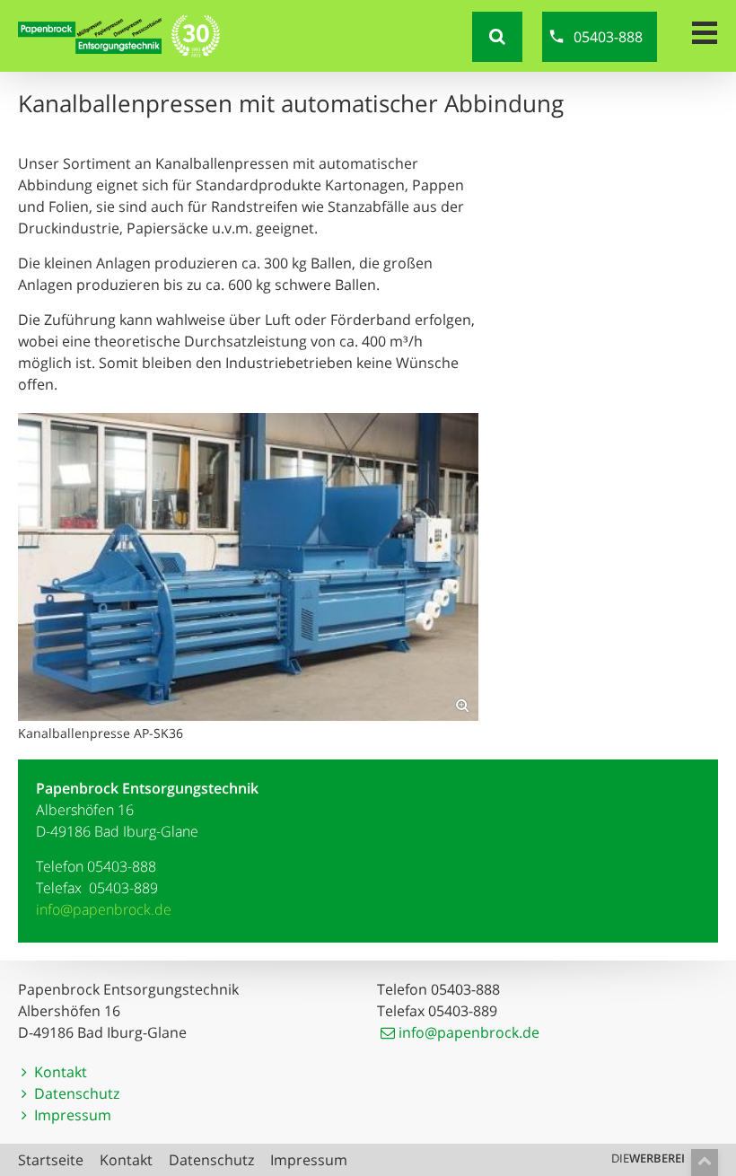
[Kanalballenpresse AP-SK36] (248, 567)
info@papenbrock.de (103, 909)
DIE (648, 1158)
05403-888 (608, 37)
